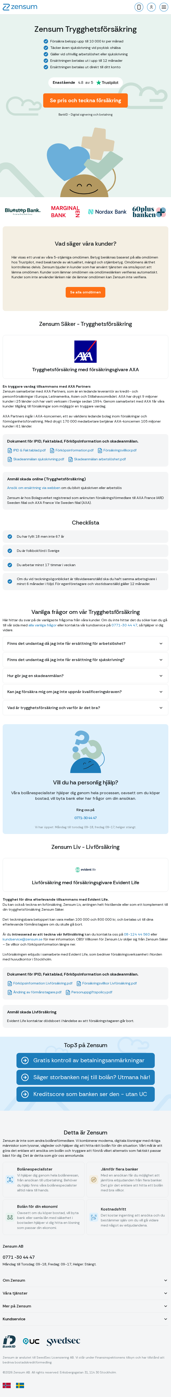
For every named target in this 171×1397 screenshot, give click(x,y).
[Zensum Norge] (7, 1385)
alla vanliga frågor (42, 625)
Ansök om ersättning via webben (33, 487)
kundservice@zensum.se (23, 939)
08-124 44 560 (137, 934)
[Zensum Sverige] (20, 1385)
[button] (163, 7)
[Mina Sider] (151, 7)
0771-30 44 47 (124, 625)
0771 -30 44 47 (19, 1257)
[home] (20, 7)
